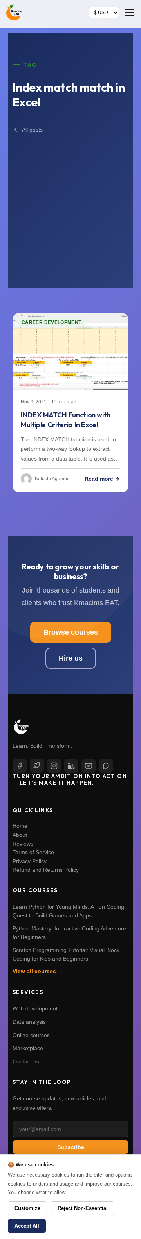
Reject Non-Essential (83, 1208)
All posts (32, 129)
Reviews (23, 843)
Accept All (26, 1226)
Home (20, 826)
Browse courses (70, 632)
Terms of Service (33, 852)
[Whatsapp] (106, 766)
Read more (99, 479)
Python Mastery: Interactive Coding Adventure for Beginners (69, 932)
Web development (35, 1008)
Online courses (31, 1035)
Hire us (71, 658)
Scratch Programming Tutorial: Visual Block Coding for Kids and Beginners (66, 954)
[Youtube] (88, 766)
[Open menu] (129, 12)
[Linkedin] (71, 766)
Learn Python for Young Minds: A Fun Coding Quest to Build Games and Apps (68, 911)
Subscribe (70, 1147)
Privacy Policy (30, 861)
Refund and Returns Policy (46, 870)
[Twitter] (37, 766)
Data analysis (29, 1022)
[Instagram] (54, 766)
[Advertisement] (70, 202)
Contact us (26, 1061)
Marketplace (28, 1048)
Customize (27, 1208)
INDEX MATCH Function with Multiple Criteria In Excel (65, 419)
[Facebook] (20, 766)
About (20, 835)
